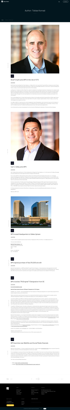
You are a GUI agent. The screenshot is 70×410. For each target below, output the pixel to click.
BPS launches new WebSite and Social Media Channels (29, 343)
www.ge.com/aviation (27, 324)
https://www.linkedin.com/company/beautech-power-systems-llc (28, 364)
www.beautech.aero (51, 317)
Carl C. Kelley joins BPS (18, 167)
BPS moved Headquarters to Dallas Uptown (25, 234)
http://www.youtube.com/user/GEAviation (19, 326)
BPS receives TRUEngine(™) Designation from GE (27, 282)
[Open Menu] (59, 1)
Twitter (22, 404)
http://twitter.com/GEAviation (48, 324)
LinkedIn (22, 401)
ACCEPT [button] (45, 408)
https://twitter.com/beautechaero (22, 318)
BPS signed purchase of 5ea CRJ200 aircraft (26, 263)
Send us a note (10, 405)
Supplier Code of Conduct (34, 398)
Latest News (13, 82)
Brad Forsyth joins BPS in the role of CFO (25, 80)
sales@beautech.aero (10, 402)
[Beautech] (5, 1)
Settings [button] (41, 408)
